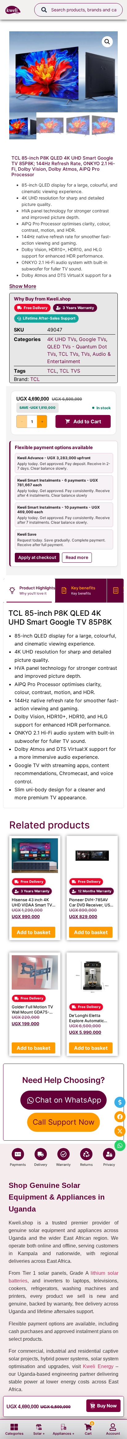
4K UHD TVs (61, 339)
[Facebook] (119, 1116)
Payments (18, 1164)
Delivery (40, 1164)
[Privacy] (109, 1154)
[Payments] (18, 1154)
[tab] (29, 591)
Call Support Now (64, 1122)
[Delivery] (41, 1154)
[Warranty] (63, 1154)
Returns (86, 1164)
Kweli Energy (98, 1366)
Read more (77, 557)
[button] (107, 41)
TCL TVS (69, 371)
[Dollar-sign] (119, 1102)
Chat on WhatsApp (68, 1100)
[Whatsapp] (119, 1145)
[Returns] (86, 1154)
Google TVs (92, 339)
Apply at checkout (37, 557)
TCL (52, 371)
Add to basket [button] (33, 932)
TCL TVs (68, 354)
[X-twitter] (119, 1131)
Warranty (63, 1164)
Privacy (109, 1164)
